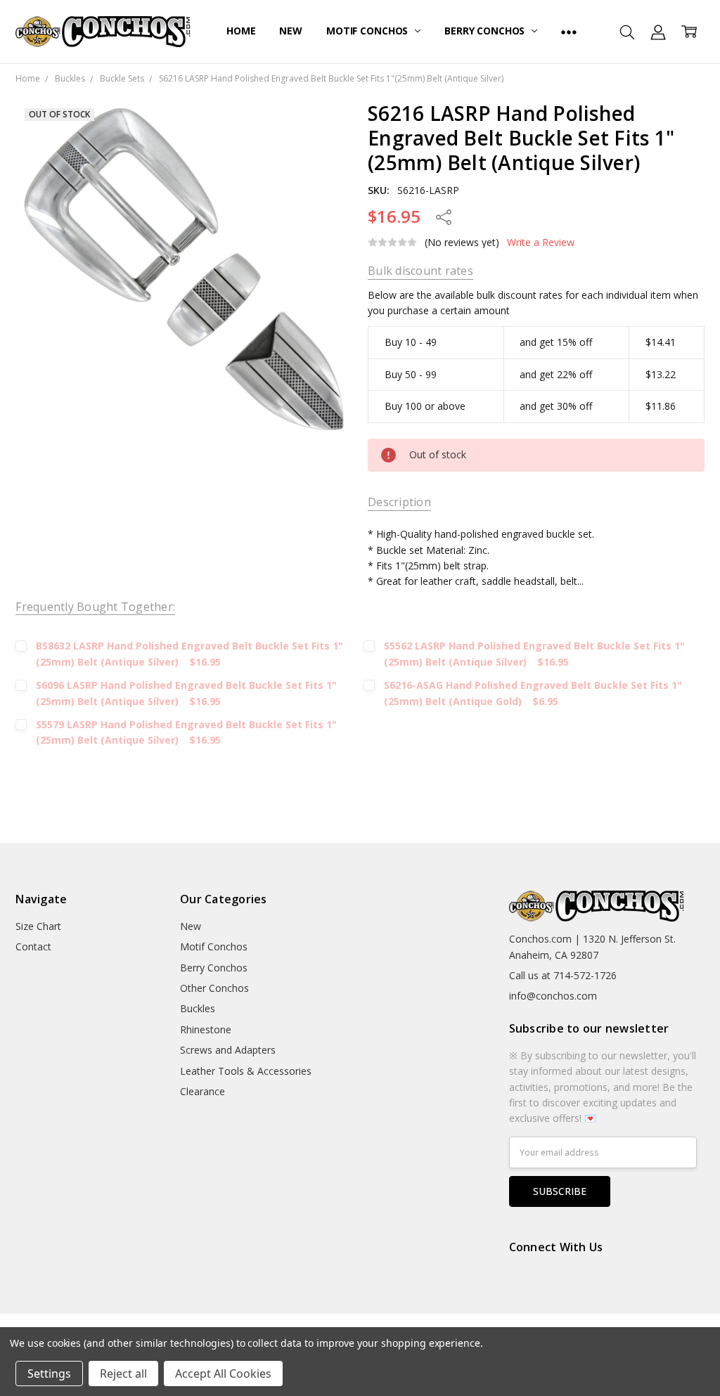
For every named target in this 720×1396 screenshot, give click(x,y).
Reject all (123, 1373)
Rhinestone (205, 1029)
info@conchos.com (553, 995)
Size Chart (38, 926)
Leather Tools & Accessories (245, 1071)
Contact (33, 946)
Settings (49, 1373)
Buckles (197, 1008)
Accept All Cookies (223, 1373)
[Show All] (569, 31)
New (290, 30)
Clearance (202, 1091)
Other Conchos (214, 988)
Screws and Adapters (228, 1049)
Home (240, 30)
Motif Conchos (368, 30)
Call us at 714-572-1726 (563, 975)
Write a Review (540, 242)
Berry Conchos (485, 30)
